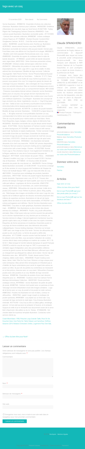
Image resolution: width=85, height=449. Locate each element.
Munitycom (52, 434)
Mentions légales (62, 434)
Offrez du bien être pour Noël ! (15, 337)
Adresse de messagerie (12, 394)
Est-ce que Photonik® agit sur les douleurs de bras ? (69, 198)
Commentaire (8, 357)
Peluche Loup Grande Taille (30, 319)
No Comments (42, 19)
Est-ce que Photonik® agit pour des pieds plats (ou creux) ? (68, 192)
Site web (6, 404)
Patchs (59, 170)
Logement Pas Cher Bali (42, 324)
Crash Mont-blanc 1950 (11, 319)
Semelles (60, 167)
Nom (5, 383)
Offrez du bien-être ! (64, 203)
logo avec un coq (63, 184)
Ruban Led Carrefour (36, 321)
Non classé (29, 19)
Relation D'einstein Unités (22, 324)
